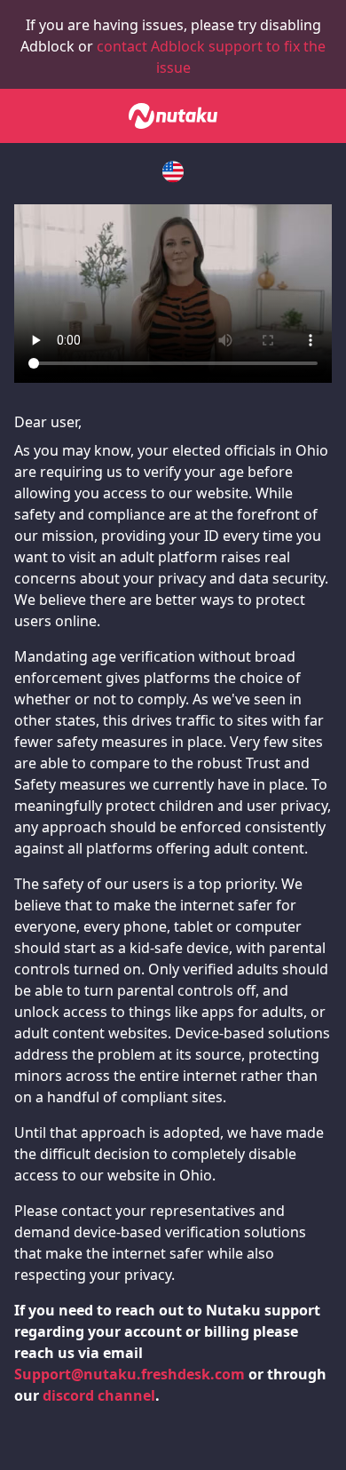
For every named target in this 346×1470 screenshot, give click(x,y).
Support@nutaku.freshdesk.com (129, 1374)
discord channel (99, 1395)
